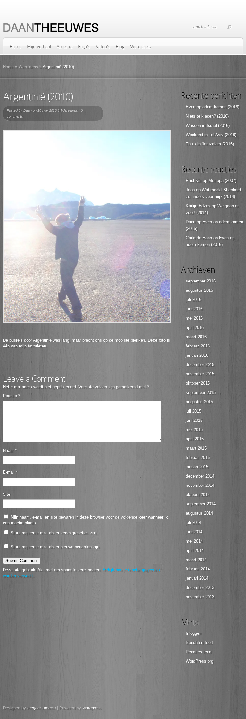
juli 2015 (193, 411)
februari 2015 (198, 457)
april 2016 (195, 327)
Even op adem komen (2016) (212, 106)
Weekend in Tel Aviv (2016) (211, 134)
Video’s (103, 46)
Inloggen (193, 633)
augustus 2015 (199, 401)
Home (15, 46)
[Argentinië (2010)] (87, 226)
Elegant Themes (41, 708)
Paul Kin (193, 180)
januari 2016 (197, 355)
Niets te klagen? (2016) (207, 116)
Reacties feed (198, 652)
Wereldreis (140, 46)
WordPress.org (199, 661)
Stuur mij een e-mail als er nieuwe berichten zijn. (56, 546)
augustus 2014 (199, 513)
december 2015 (200, 364)
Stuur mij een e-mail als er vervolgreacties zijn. (54, 532)
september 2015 (201, 392)
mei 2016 (194, 318)
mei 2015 (194, 429)
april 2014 (195, 550)
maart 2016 (196, 336)
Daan (27, 110)
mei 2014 (194, 541)
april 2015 (195, 439)
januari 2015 (197, 466)
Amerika (64, 46)
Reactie (11, 395)
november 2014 (200, 485)
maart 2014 (196, 559)
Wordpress (91, 708)
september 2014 (201, 504)
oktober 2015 (198, 383)
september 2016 (201, 281)
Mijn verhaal (39, 46)
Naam (10, 450)
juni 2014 (194, 531)
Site (6, 494)
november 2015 (200, 374)
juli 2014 (193, 522)
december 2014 (200, 476)
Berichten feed (199, 642)
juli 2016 (193, 299)
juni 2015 (194, 420)
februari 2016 (198, 346)
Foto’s (84, 46)
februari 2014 (198, 569)
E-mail (10, 472)
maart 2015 (196, 448)
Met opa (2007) (222, 180)
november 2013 (200, 596)
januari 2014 (197, 578)
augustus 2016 (199, 290)
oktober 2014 (198, 494)
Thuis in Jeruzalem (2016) (210, 144)
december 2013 (200, 587)
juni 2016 (194, 308)
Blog (120, 46)
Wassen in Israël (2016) (208, 125)
